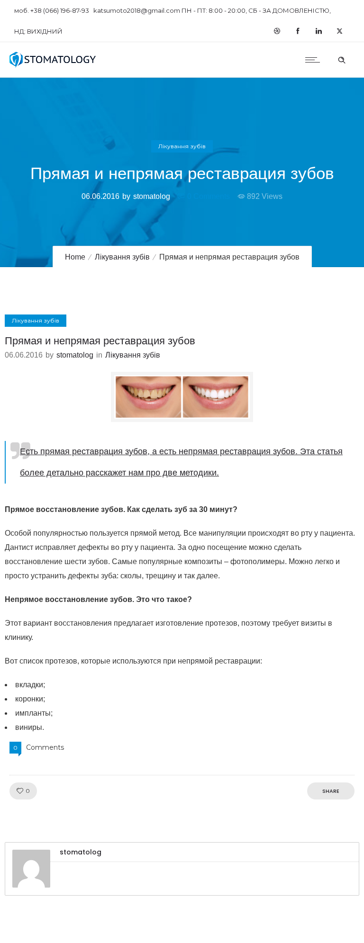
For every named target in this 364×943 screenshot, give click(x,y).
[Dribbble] (276, 31)
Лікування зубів (122, 257)
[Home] (52, 65)
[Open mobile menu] (314, 59)
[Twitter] (339, 31)
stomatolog (151, 196)
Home (75, 257)
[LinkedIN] (318, 31)
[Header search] (341, 59)
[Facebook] (297, 31)
